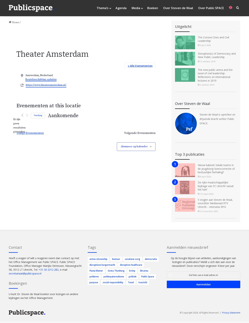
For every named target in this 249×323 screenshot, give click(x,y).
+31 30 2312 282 (49, 269)
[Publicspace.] (31, 8)
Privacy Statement (231, 312)
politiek (133, 276)
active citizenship (98, 259)
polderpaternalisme (114, 276)
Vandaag (38, 115)
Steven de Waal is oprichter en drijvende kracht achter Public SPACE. (217, 119)
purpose (94, 282)
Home (15, 22)
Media (136, 8)
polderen (94, 276)
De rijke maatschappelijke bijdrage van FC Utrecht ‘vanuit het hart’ (216, 186)
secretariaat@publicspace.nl (25, 273)
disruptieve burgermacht (102, 264)
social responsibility (113, 282)
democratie (151, 259)
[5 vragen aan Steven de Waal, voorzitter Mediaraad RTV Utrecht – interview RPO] (185, 205)
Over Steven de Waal (178, 8)
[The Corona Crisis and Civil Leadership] (185, 42)
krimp (132, 270)
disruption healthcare (131, 264)
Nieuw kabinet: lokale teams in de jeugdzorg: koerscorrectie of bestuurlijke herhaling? (216, 168)
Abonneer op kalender (134, 146)
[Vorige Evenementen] (22, 115)
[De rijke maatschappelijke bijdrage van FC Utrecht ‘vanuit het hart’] (185, 187)
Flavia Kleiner (96, 270)
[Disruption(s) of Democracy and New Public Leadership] (185, 59)
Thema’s (102, 8)
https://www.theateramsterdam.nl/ (46, 85)
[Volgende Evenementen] (27, 115)
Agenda (121, 8)
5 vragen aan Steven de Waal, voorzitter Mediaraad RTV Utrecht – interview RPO (215, 203)
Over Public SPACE (211, 8)
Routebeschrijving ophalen (41, 79)
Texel (131, 282)
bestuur (116, 259)
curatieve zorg (132, 259)
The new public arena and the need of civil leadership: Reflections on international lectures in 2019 (215, 75)
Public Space (147, 276)
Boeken (152, 8)
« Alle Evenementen (140, 66)
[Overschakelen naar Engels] (230, 8)
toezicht (143, 282)
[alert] (19, 125)
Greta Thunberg (116, 270)
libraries (144, 270)
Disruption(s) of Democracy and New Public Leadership (217, 55)
